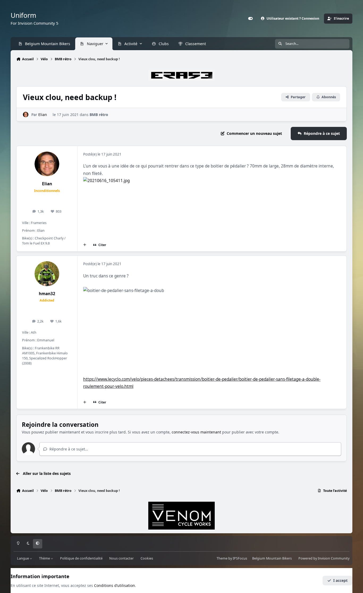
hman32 (47, 293)
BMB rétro (99, 114)
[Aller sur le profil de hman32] (47, 273)
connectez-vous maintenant (196, 432)
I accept (340, 580)
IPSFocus (240, 558)
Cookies (147, 558)
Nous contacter (121, 558)
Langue (23, 558)
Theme (222, 558)
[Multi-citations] (85, 245)
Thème (45, 558)
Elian (42, 114)
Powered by (323, 558)
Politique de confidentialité (81, 558)
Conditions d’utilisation (114, 585)
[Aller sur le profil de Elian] (25, 114)
